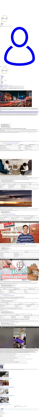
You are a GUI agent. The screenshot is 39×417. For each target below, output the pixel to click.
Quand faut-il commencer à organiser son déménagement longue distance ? (20, 112)
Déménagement (1, 86)
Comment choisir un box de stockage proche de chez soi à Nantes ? (6, 378)
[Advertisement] (16, 3)
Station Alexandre (21, 257)
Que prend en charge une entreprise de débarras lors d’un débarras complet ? (7, 395)
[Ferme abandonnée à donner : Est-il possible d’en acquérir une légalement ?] (4, 385)
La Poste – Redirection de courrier (28, 145)
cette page (24, 257)
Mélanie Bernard (3, 368)
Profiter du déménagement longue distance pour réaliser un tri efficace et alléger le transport (17, 111)
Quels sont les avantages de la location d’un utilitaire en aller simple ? (32, 112)
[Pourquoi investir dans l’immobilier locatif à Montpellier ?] (4, 402)
